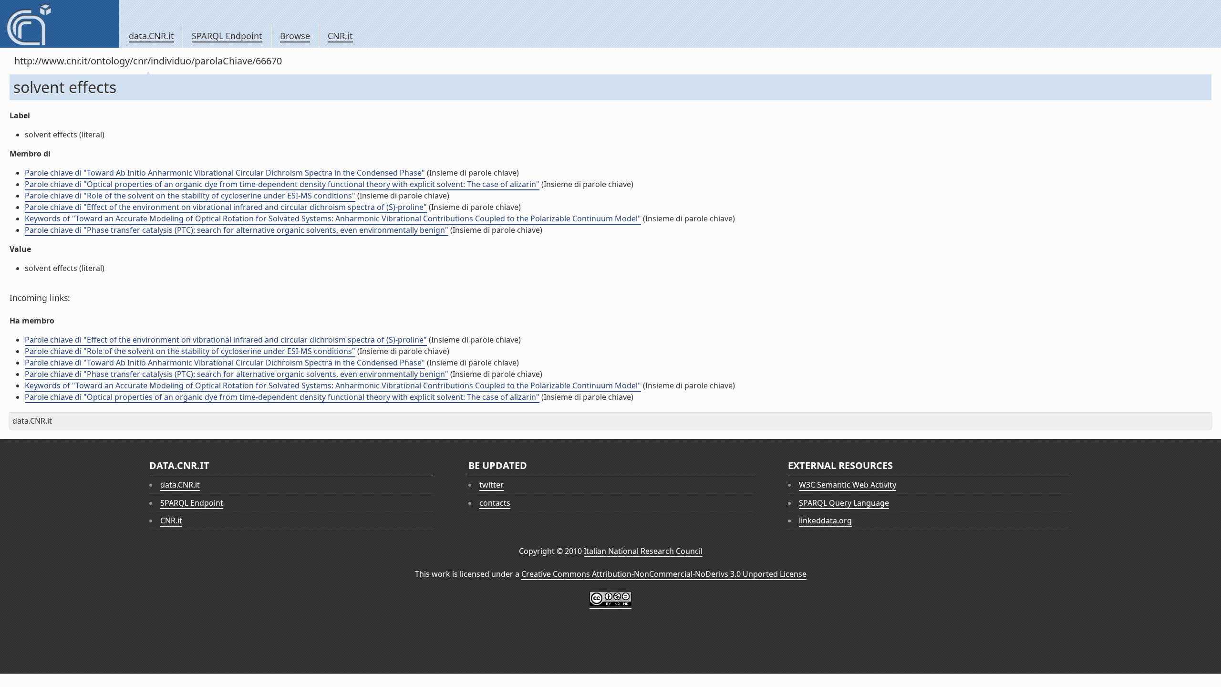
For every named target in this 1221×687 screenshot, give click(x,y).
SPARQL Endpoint (227, 36)
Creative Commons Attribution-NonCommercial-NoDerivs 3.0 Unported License (664, 574)
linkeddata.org (825, 520)
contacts (494, 503)
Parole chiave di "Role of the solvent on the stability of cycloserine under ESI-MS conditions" (190, 195)
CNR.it (340, 36)
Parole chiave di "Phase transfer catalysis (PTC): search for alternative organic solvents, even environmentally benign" (236, 230)
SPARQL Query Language (844, 503)
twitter (491, 484)
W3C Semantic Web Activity (847, 484)
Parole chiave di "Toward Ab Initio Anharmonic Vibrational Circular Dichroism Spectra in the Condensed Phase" (225, 172)
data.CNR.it (151, 36)
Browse (295, 36)
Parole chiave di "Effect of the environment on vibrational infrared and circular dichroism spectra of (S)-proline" (226, 207)
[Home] (59, 24)
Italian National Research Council (643, 551)
